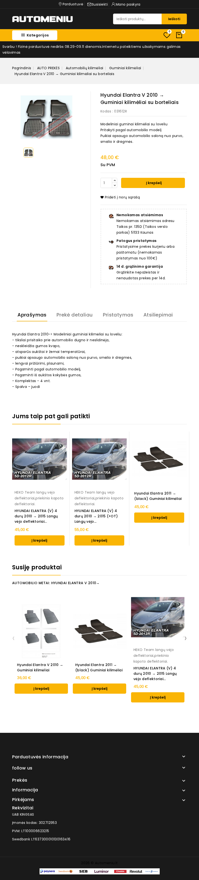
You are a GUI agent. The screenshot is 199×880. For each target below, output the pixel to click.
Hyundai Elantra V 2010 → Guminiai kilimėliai (40, 667)
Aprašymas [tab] (32, 314)
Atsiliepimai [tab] (158, 314)
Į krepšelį (153, 182)
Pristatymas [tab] (118, 314)
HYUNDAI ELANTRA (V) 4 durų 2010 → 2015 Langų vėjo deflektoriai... (36, 516)
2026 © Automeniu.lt (99, 863)
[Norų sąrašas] (166, 35)
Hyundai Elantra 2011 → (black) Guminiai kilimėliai (158, 496)
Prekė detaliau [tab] (75, 314)
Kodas (105, 111)
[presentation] (13, 638)
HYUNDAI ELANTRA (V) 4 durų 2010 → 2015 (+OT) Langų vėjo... (96, 516)
